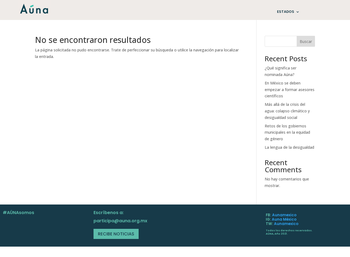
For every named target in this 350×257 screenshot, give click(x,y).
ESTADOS (285, 12)
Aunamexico (284, 215)
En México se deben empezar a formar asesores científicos (289, 89)
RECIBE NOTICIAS (116, 234)
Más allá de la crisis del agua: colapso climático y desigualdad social (287, 111)
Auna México (284, 219)
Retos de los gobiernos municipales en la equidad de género (287, 132)
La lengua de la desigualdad (289, 147)
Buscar (306, 41)
